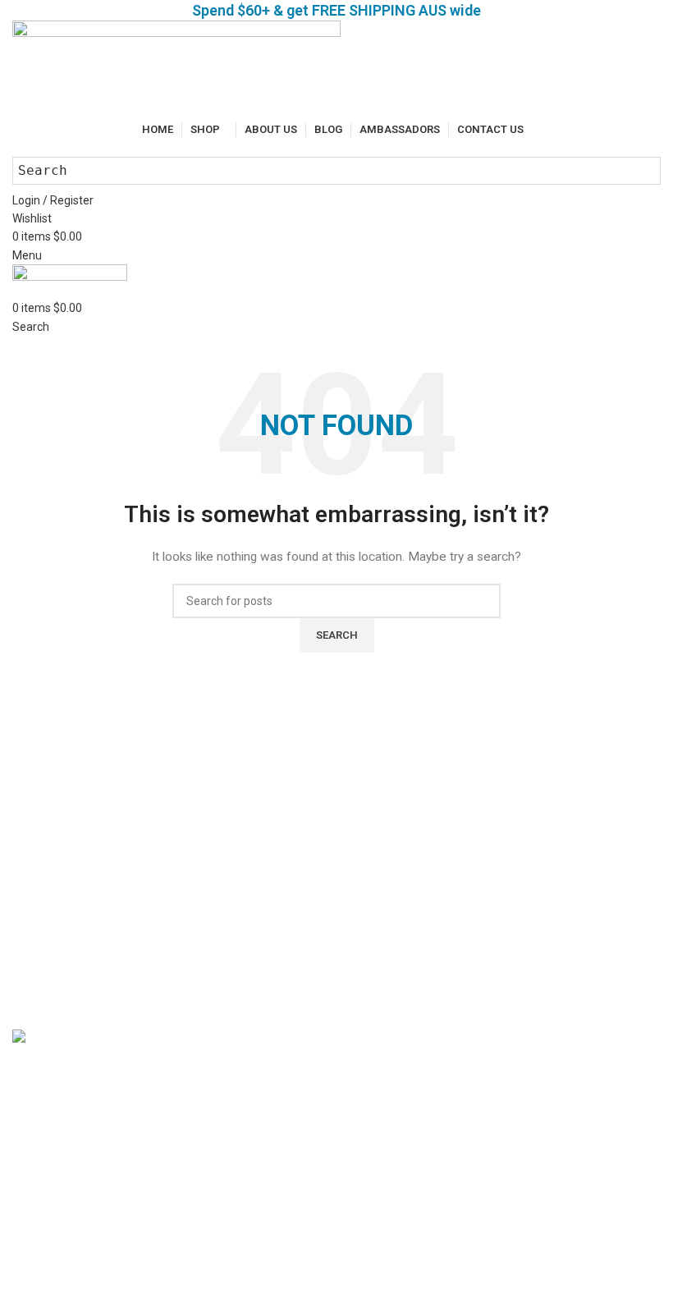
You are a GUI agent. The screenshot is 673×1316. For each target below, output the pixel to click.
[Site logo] (176, 69)
